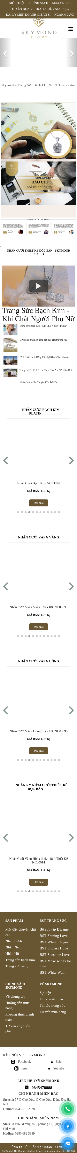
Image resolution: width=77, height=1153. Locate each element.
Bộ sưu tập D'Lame (54, 927)
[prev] (5, 51)
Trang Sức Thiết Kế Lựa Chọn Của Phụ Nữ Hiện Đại (46, 368)
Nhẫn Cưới (13, 939)
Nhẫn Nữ (12, 952)
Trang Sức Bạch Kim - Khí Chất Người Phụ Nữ (43, 324)
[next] (71, 51)
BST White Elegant (54, 940)
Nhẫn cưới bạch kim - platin (41, 409)
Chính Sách (38, 3)
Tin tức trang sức (52, 1003)
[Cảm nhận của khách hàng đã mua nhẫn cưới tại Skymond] (38, 234)
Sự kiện (45, 991)
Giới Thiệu (17, 3)
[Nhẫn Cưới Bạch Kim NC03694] (38, 445)
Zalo (59, 1059)
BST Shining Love (54, 934)
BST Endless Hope (54, 946)
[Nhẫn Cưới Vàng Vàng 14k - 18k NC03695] (38, 569)
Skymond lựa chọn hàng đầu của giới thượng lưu (43, 338)
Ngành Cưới (64, 14)
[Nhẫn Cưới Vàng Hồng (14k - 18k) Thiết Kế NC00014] (38, 821)
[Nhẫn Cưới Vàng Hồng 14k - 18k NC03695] (38, 693)
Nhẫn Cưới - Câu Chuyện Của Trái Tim (39, 380)
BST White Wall (52, 971)
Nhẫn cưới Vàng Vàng (38, 535)
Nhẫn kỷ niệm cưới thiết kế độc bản (42, 785)
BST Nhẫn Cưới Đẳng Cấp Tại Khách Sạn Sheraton (45, 355)
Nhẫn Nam (13, 945)
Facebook (24, 1059)
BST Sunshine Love (55, 953)
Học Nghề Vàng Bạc (52, 8)
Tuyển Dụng (21, 8)
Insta (24, 1066)
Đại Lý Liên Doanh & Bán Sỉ (28, 14)
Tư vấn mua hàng (53, 1010)
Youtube (58, 1066)
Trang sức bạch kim (20, 958)
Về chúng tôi (15, 995)
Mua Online (61, 3)
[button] (18, 510)
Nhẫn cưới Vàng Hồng (38, 659)
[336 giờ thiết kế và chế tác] (38, 128)
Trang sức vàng (16, 964)
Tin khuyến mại (51, 997)
